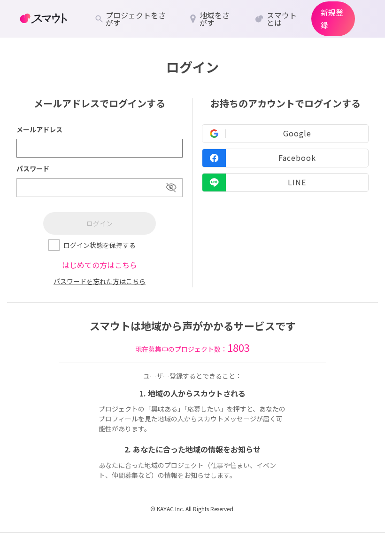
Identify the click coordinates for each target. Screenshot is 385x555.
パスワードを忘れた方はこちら (100, 281)
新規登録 (332, 19)
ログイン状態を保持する (99, 245)
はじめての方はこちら (99, 264)
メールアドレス (39, 129)
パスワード (32, 168)
